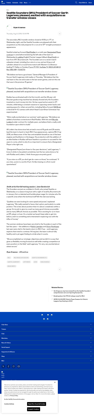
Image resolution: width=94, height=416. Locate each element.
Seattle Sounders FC (39, 257)
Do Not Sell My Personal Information (14, 399)
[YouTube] (19, 366)
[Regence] (47, 319)
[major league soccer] (2, 374)
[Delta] (48, 315)
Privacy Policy (14, 395)
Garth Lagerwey (14, 262)
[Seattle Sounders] (3, 2)
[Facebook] (8, 366)
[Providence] (42, 315)
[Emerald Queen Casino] (52, 315)
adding (20, 57)
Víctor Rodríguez (52, 226)
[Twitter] (3, 366)
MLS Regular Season (21, 257)
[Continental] (44, 319)
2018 (35, 262)
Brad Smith (52, 57)
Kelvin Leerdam (37, 226)
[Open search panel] (76, 2)
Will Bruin (57, 107)
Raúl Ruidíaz (31, 52)
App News (26, 262)
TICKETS (21, 70)
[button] (29, 2)
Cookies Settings (9, 404)
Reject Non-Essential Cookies (36, 404)
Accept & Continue (33, 409)
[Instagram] (13, 366)
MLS (9, 257)
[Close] (55, 382)
